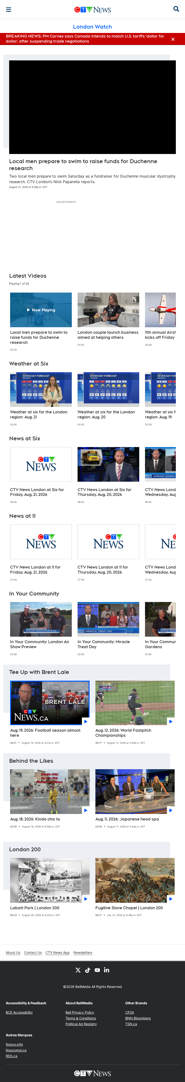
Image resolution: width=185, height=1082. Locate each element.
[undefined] (41, 322)
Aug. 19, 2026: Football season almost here (45, 733)
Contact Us (33, 952)
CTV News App (58, 952)
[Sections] (8, 9)
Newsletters (82, 952)
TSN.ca (131, 1024)
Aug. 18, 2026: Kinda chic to (35, 819)
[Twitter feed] (78, 970)
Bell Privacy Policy (80, 1012)
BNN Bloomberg (138, 1018)
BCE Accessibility (19, 1012)
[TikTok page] (88, 970)
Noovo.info (14, 1044)
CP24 (129, 1012)
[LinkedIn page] (107, 970)
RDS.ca (11, 1056)
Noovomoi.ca (16, 1050)
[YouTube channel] (97, 970)
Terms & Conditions (81, 1018)
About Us (13, 952)
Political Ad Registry (81, 1024)
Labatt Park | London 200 (34, 908)
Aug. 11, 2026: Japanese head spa (127, 819)
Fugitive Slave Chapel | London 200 (129, 908)
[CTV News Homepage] (92, 10)
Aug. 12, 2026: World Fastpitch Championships (123, 733)
